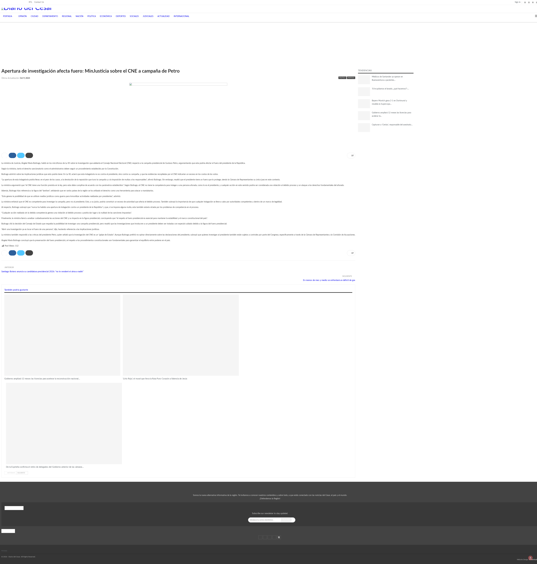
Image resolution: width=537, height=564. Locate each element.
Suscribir (286, 520)
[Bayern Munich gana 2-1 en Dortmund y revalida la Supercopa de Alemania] (364, 103)
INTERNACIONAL (181, 16)
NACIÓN (79, 16)
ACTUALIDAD (163, 16)
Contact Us (39, 2)
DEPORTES (121, 16)
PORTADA (7, 16)
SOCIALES (134, 16)
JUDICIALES (148, 16)
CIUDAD (34, 16)
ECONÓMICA (106, 16)
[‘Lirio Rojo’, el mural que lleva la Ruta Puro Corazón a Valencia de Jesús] (181, 335)
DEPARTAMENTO (50, 16)
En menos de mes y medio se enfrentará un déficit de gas (329, 280)
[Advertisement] (268, 43)
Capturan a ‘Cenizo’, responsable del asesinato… (392, 125)
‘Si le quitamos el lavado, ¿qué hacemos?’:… (390, 89)
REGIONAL (67, 16)
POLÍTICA (91, 16)
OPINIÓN (22, 16)
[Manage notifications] (530, 558)
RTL (30, 2)
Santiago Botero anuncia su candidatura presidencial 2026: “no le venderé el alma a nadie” (42, 272)
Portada (4, 551)
